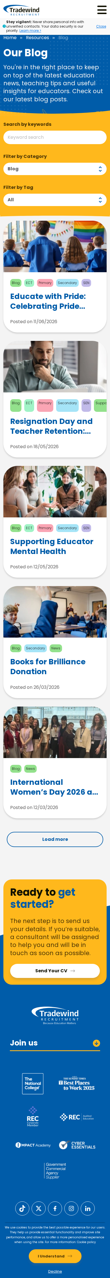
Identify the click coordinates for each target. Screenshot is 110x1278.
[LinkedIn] (88, 1208)
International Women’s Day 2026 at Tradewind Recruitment (53, 787)
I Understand (51, 1256)
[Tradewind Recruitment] (21, 10)
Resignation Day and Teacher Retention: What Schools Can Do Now (52, 426)
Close (101, 26)
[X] (39, 1208)
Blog (13, 169)
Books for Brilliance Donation (47, 666)
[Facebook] (55, 1208)
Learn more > (30, 30)
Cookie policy (86, 1242)
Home (10, 37)
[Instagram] (71, 1208)
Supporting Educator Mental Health (51, 546)
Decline (55, 1271)
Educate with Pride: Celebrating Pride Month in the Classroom (48, 301)
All (11, 199)
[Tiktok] (22, 1208)
